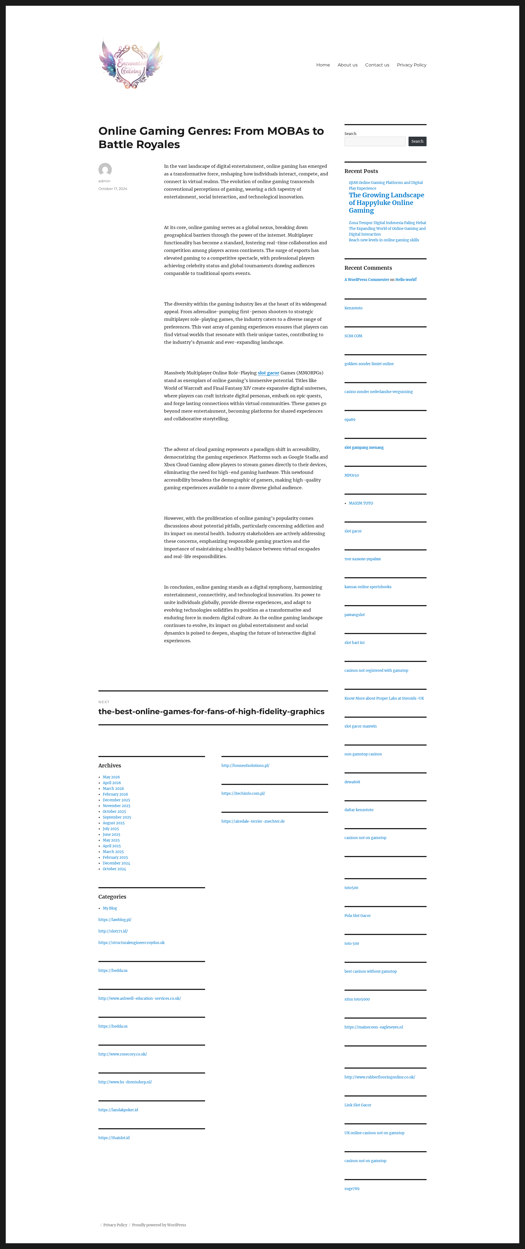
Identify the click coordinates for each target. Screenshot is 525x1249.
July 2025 (111, 828)
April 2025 (112, 846)
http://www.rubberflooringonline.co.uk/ (380, 1077)
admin (104, 181)
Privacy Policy (412, 65)
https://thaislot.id (114, 1138)
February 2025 (115, 857)
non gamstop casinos (363, 754)
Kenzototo (354, 308)
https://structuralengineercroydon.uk (131, 942)
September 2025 (117, 817)
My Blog (110, 908)
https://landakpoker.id (118, 1110)
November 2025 (116, 806)
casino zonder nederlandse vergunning (379, 391)
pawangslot (355, 614)
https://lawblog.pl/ (115, 919)
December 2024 (116, 863)
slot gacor (353, 531)
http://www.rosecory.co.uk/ (122, 1054)
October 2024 (114, 869)
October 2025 (114, 811)
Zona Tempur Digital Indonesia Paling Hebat (387, 223)
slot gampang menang (364, 447)
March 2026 (113, 788)
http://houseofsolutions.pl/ (245, 765)
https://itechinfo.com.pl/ (243, 793)
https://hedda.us (113, 970)
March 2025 (113, 851)
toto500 (351, 888)
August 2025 (114, 823)
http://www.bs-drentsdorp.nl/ (125, 1082)
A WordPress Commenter (367, 279)
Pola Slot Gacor (358, 915)
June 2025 (111, 834)
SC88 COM (353, 336)
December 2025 (116, 800)
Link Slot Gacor (358, 1105)
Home (323, 65)
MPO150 (352, 475)
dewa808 (352, 782)
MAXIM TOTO (361, 503)
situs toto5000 (357, 999)
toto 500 (352, 943)
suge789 (352, 1188)
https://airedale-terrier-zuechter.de (253, 821)
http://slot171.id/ (113, 931)
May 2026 (111, 777)
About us (348, 65)
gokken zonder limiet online (369, 364)
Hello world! (406, 279)
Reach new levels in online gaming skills (384, 240)
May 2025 (111, 840)
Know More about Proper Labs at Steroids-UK (384, 698)
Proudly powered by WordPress (159, 1225)
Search (351, 133)
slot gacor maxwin (361, 726)
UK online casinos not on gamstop (374, 1133)
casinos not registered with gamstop (376, 670)
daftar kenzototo (359, 810)
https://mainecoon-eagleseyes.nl (374, 1027)
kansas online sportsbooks (368, 587)
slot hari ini (354, 642)
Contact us (377, 65)
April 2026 (112, 783)
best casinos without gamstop (371, 971)
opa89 (350, 419)
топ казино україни (363, 559)
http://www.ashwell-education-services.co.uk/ (139, 998)
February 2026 (115, 794)
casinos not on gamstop (365, 837)
